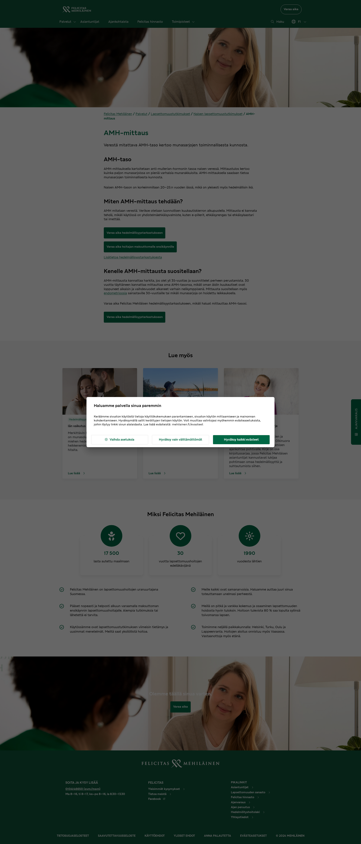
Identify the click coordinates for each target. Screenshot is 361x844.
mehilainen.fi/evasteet (187, 424)
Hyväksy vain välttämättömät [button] (180, 439)
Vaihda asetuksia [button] (122, 439)
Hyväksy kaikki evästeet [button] (241, 439)
